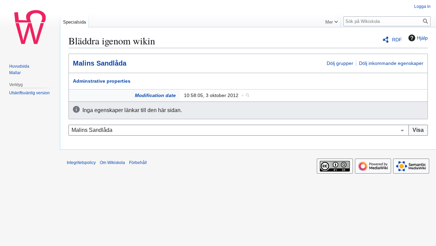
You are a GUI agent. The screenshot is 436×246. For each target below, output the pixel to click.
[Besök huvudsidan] (30, 27)
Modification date (155, 95)
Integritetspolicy (81, 162)
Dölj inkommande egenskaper (391, 63)
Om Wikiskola (112, 162)
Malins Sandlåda (99, 63)
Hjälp (422, 38)
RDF (397, 39)
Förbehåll (138, 162)
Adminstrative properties (101, 81)
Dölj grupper (340, 63)
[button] (332, 20)
